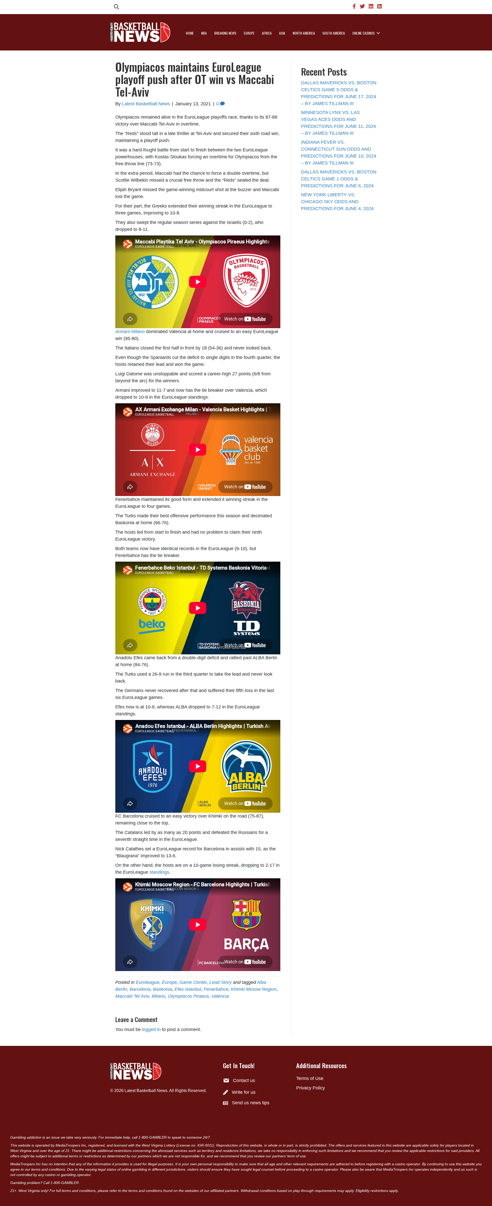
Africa (267, 33)
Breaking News (225, 33)
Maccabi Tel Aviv (132, 996)
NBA (204, 33)
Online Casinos (363, 33)
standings (159, 872)
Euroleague (147, 982)
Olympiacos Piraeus (188, 996)
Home (190, 33)
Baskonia (162, 989)
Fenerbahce (216, 989)
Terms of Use (309, 1078)
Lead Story (220, 982)
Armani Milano (130, 331)
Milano (158, 996)
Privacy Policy (310, 1087)
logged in (151, 1029)
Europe (249, 33)
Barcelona (140, 989)
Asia (282, 33)
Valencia (220, 996)
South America (333, 33)
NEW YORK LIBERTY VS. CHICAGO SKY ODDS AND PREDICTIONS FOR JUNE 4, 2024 (337, 201)
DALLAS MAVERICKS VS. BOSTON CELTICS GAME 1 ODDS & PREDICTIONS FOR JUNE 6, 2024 (338, 178)
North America (304, 33)
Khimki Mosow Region (253, 989)
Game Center (193, 982)
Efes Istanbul (188, 989)
